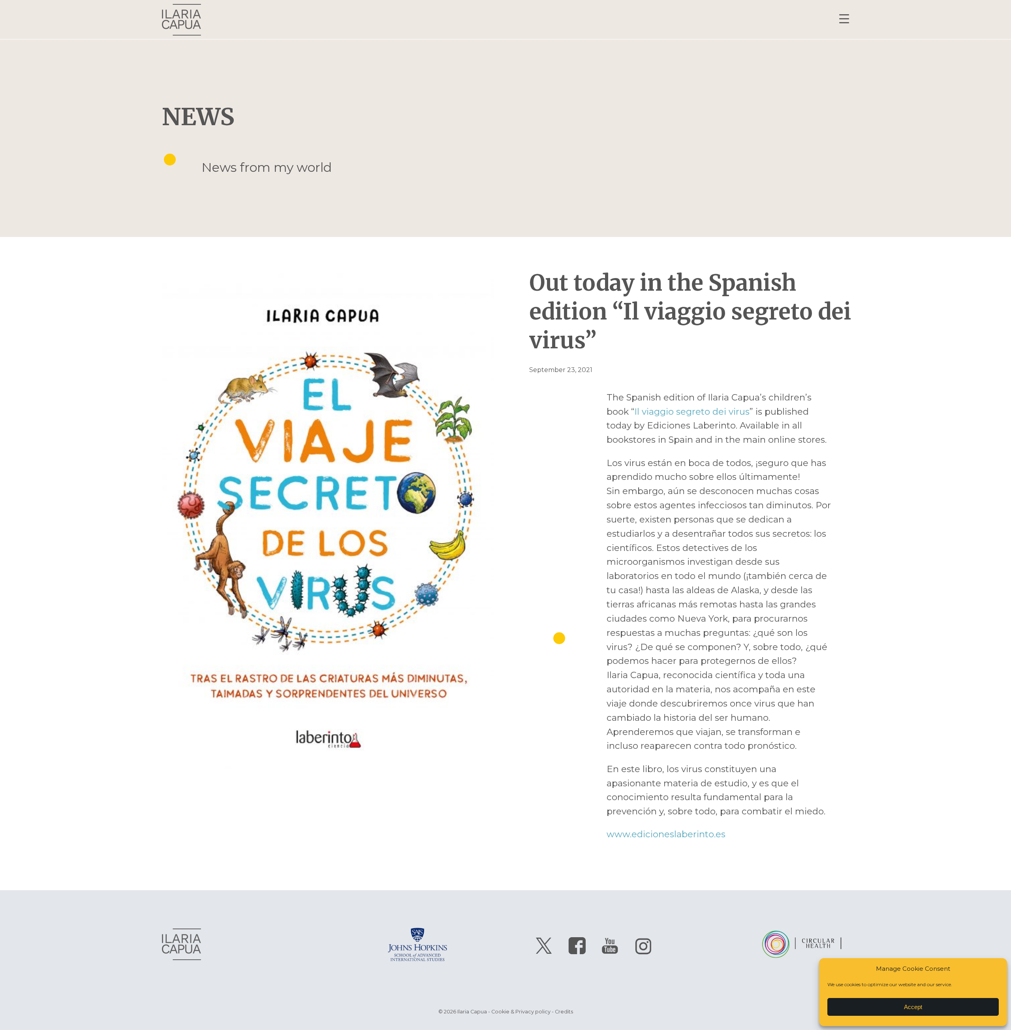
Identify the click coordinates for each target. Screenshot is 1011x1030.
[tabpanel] (328, 528)
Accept (913, 1007)
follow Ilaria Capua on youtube (610, 946)
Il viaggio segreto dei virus (692, 411)
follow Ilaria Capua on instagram (643, 946)
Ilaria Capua (181, 20)
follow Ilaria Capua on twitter (544, 946)
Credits (564, 1012)
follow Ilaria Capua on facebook (577, 946)
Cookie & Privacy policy (521, 1012)
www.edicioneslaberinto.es (666, 834)
